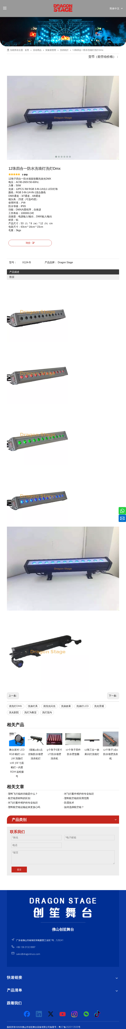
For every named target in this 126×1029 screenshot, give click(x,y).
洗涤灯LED (82, 706)
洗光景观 (99, 706)
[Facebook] (27, 1014)
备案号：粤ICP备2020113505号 (65, 1026)
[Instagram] (74, 1014)
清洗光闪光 (49, 706)
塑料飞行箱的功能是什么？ (23, 793)
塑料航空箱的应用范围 (76, 798)
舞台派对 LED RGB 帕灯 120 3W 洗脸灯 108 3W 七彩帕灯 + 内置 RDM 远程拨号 (16, 763)
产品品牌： (51, 262)
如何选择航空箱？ (74, 807)
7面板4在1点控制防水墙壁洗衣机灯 (35, 754)
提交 (19, 869)
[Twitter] (51, 1014)
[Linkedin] (39, 1014)
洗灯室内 (47, 712)
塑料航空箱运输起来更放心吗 (24, 807)
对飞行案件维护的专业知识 (79, 793)
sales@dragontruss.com (28, 954)
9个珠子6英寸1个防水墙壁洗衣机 (53, 754)
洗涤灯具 (33, 706)
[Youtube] (63, 1014)
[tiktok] (98, 1014)
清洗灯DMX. (15, 706)
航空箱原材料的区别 (19, 798)
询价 (28, 242)
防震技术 (69, 802)
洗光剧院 (14, 712)
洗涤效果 (66, 706)
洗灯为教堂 (30, 712)
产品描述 (14, 271)
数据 (11, 277)
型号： (13, 262)
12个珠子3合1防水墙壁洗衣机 (110, 754)
